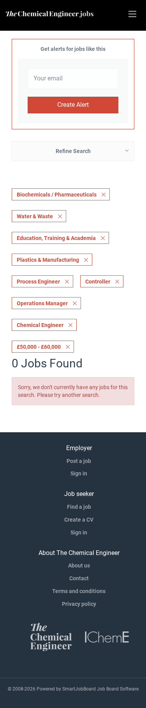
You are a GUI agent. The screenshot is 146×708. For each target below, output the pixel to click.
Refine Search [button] (73, 151)
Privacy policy (79, 604)
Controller (97, 281)
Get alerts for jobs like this (73, 49)
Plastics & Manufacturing (48, 260)
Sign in (78, 473)
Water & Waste (35, 216)
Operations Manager (42, 303)
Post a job (79, 461)
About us (79, 565)
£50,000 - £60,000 (39, 347)
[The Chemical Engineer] (51, 636)
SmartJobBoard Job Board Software (100, 689)
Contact (79, 578)
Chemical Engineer (40, 325)
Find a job (79, 507)
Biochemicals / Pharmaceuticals (57, 194)
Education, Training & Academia (56, 238)
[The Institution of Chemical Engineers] (107, 636)
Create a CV (78, 520)
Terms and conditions (79, 591)
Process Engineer (38, 281)
